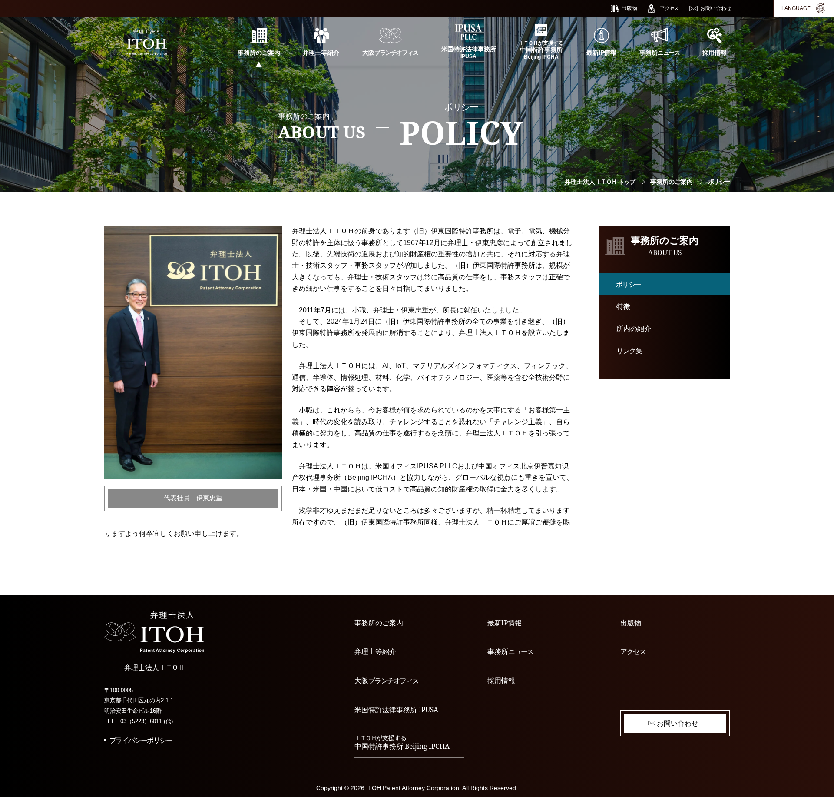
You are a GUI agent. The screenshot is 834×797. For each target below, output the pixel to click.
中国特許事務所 (402, 742)
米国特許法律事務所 (396, 709)
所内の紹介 (633, 328)
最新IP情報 (504, 623)
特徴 (623, 306)
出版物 (630, 623)
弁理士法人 (600, 181)
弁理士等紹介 (375, 651)
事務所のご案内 (671, 181)
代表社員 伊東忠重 (193, 498)
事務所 (510, 651)
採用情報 (501, 680)
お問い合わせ (677, 723)
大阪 (386, 680)
